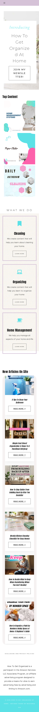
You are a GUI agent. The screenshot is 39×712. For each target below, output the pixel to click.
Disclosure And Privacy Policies (19, 653)
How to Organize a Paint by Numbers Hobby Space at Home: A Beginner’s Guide (19, 628)
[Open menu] (4, 2)
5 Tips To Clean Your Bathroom (19, 401)
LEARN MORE (19, 253)
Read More (19, 409)
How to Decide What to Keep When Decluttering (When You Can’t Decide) (19, 582)
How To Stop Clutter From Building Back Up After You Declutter (19, 492)
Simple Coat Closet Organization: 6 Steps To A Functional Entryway (19, 446)
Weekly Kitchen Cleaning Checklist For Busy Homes (19, 537)
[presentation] (19, 385)
